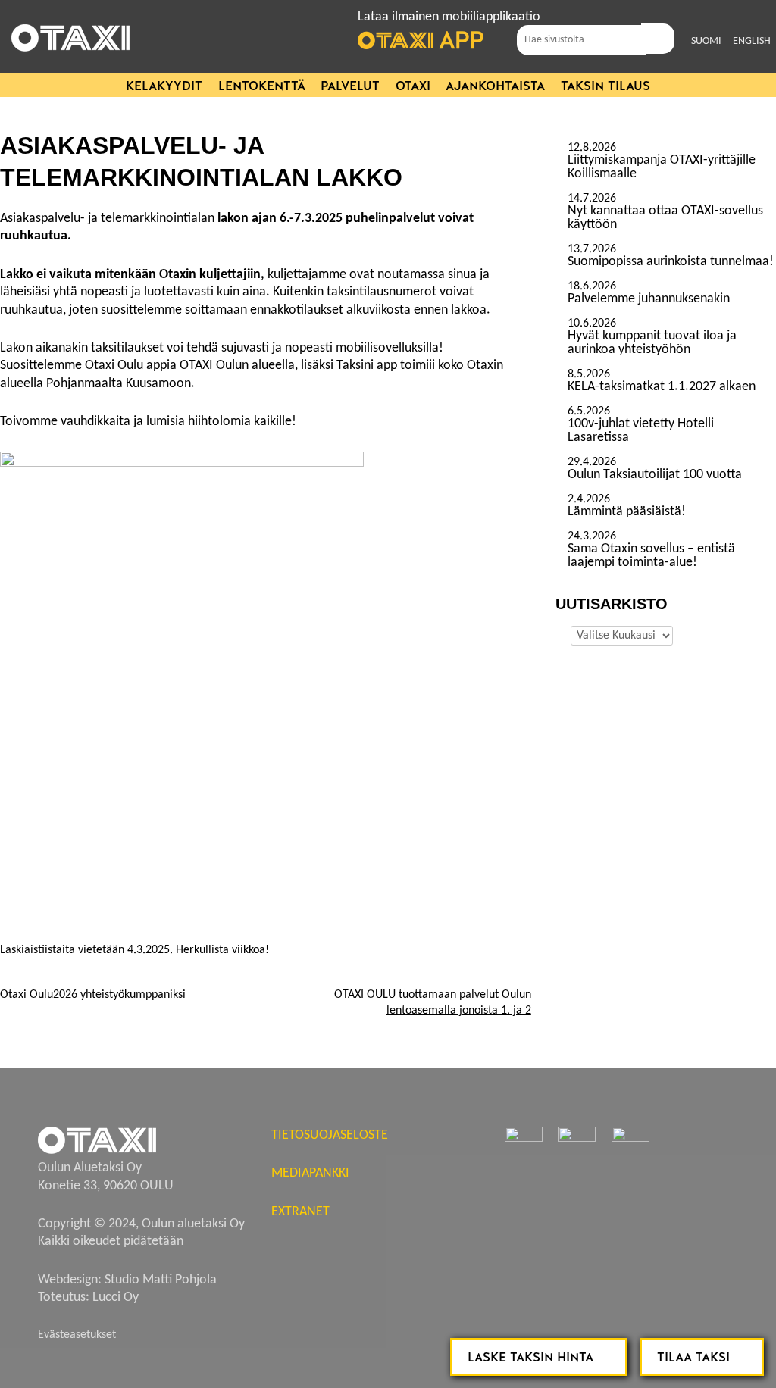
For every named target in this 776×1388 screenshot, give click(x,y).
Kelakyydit (164, 86)
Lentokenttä (261, 86)
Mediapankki (310, 1173)
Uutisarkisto (561, 633)
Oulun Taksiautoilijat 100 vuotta (655, 475)
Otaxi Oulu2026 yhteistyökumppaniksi (93, 995)
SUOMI (706, 41)
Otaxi (413, 86)
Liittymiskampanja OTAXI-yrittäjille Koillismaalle (662, 167)
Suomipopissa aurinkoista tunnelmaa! (671, 262)
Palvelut (350, 86)
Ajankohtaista (495, 86)
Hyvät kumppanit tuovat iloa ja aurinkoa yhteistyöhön (652, 343)
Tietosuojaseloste (329, 1135)
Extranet (300, 1212)
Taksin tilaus (605, 86)
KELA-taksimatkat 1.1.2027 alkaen (662, 387)
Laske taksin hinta (530, 1357)
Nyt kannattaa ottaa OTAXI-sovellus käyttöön (665, 218)
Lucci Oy (115, 1297)
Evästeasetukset (77, 1335)
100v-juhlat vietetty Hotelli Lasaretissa (641, 431)
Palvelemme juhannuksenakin (649, 299)
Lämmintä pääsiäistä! (627, 512)
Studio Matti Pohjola (161, 1280)
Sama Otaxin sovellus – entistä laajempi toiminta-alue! (651, 556)
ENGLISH (752, 41)
